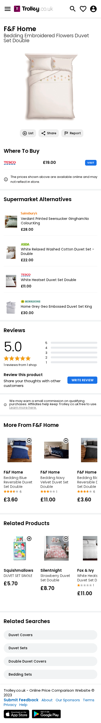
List (31, 133)
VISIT (90, 163)
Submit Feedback (21, 700)
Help (23, 704)
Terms (88, 700)
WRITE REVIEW (82, 380)
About (47, 700)
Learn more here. (23, 407)
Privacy (10, 704)
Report (75, 133)
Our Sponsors (68, 700)
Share (51, 133)
